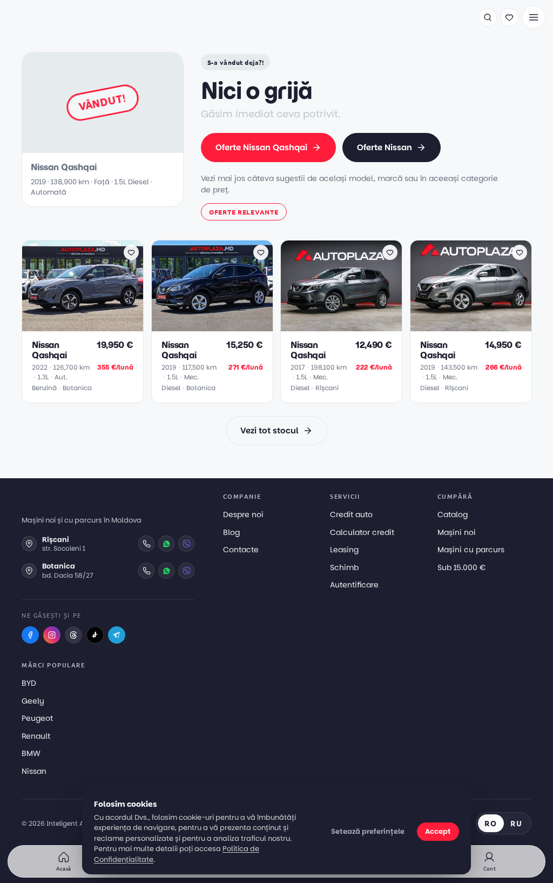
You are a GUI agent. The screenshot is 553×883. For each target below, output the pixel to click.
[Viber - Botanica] (186, 571)
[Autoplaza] (46, 17)
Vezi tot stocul (269, 430)
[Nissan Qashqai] (82, 285)
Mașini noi (456, 532)
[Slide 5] (97, 324)
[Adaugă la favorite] (131, 252)
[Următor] (129, 286)
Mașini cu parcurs (470, 549)
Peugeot (37, 718)
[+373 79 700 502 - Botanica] (146, 571)
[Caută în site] (487, 17)
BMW (31, 753)
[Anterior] (35, 286)
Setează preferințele (367, 831)
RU (516, 823)
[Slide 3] (84, 324)
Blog (231, 532)
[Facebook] (30, 635)
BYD (29, 683)
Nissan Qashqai (49, 349)
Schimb (344, 567)
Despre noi (243, 514)
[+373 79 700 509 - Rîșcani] (146, 544)
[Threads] (73, 635)
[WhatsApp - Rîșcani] (166, 544)
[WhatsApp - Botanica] (166, 571)
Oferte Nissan (384, 147)
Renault (36, 736)
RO (490, 823)
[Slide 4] (91, 324)
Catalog (452, 514)
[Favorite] (509, 17)
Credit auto (351, 514)
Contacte (241, 549)
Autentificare (354, 584)
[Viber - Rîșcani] (186, 544)
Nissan (34, 771)
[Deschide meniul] (533, 17)
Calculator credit (362, 532)
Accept (438, 831)
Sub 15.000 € (461, 567)
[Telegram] (116, 635)
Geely (33, 700)
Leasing (344, 549)
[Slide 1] (69, 324)
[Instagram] (51, 635)
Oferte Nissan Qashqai (261, 147)
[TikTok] (95, 635)
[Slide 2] (78, 324)
